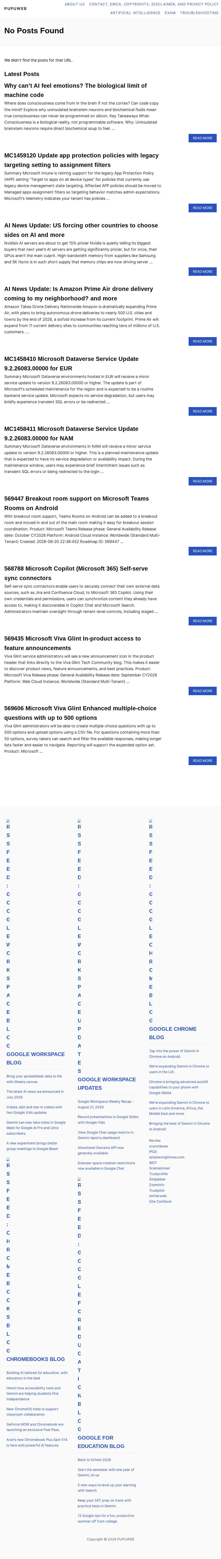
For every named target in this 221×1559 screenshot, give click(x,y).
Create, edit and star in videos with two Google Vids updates (34, 1110)
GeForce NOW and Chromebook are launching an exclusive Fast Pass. (34, 1427)
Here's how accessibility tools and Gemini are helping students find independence (33, 1393)
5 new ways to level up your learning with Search (107, 1488)
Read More (204, 139)
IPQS (153, 1152)
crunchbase (158, 1146)
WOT (153, 1163)
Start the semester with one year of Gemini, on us (106, 1472)
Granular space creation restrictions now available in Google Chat (106, 1166)
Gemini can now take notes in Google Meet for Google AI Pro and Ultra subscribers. (36, 1128)
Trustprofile (158, 1174)
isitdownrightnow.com (167, 1157)
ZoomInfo (156, 1185)
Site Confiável (160, 1201)
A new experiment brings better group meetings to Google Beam (32, 1146)
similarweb (158, 1196)
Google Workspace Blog (35, 1058)
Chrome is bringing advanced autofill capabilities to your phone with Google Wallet (178, 1087)
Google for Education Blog (101, 1442)
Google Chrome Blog (173, 1033)
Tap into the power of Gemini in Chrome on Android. (174, 1054)
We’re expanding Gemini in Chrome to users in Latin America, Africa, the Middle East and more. (179, 1108)
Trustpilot (156, 1190)
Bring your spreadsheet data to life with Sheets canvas (34, 1079)
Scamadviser (159, 1168)
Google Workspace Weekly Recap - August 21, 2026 (106, 1104)
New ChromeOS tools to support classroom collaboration (32, 1412)
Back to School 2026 (94, 1460)
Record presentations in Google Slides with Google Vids (108, 1119)
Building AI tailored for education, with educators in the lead (37, 1375)
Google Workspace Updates (107, 1084)
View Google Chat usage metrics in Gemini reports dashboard (106, 1135)
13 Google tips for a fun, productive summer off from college (106, 1518)
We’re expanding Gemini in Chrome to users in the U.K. (179, 1069)
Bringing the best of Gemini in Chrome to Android (179, 1126)
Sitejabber (157, 1179)
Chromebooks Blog (35, 1359)
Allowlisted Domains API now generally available (101, 1150)
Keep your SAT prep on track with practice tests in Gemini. (104, 1503)
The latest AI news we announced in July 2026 (35, 1094)
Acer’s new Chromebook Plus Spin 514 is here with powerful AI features (36, 1442)
